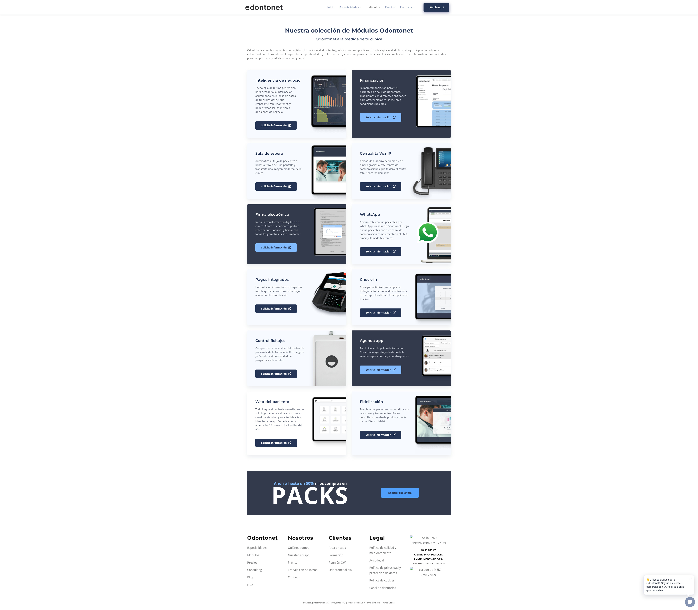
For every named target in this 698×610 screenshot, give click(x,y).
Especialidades (349, 7)
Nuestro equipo (299, 555)
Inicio (330, 7)
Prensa (293, 563)
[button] (668, 585)
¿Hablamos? (436, 7)
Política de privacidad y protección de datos (385, 570)
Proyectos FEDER (356, 602)
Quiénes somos (298, 548)
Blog (250, 577)
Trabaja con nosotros (302, 570)
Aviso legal (376, 560)
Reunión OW (337, 563)
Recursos (406, 7)
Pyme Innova (373, 602)
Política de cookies (382, 580)
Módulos (374, 7)
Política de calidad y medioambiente (382, 550)
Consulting (254, 570)
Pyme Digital (388, 602)
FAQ (250, 585)
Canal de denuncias (382, 588)
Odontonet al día (340, 570)
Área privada (337, 548)
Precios (390, 7)
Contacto (294, 577)
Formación (336, 555)
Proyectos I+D (338, 602)
